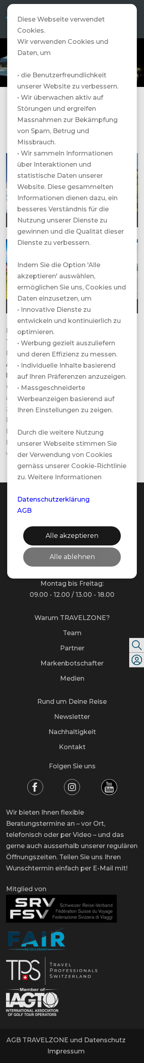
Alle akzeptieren (72, 535)
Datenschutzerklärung (53, 499)
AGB (24, 510)
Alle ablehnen (72, 557)
